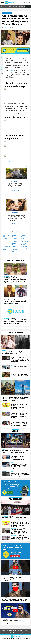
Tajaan (12, 356)
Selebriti (4, 350)
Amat (6, 27)
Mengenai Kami (4, 630)
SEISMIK (3, 449)
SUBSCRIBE (15, 556)
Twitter (11, 70)
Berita (12, 462)
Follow (10, 492)
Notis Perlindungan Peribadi (16, 630)
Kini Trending (7, 13)
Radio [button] (26, 630)
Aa (2, 73)
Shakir (10, 162)
